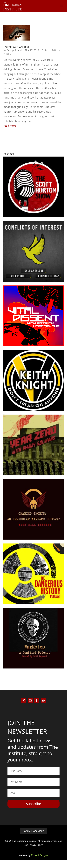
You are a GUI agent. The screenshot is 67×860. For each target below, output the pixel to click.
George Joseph (14, 50)
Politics (7, 54)
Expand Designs (39, 855)
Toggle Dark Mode (33, 831)
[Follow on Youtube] (43, 700)
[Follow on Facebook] (36, 700)
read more (9, 125)
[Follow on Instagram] (30, 700)
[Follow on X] (23, 700)
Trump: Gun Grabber (16, 47)
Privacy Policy (35, 844)
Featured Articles (50, 50)
